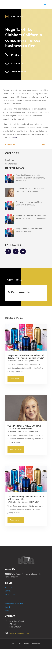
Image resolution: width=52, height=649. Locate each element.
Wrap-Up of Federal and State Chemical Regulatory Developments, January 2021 (25, 356)
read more (14, 378)
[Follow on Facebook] (8, 251)
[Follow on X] (16, 251)
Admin (13, 360)
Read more (13, 138)
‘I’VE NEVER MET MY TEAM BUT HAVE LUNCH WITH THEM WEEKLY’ (24, 427)
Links (7, 610)
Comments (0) (19, 71)
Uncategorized (11, 164)
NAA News (17, 16)
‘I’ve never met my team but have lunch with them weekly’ (25, 497)
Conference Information (14, 604)
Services (8, 591)
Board (7, 607)
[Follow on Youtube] (23, 251)
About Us (8, 587)
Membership (10, 594)
